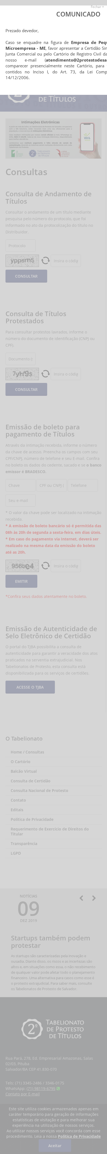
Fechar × (97, 6)
